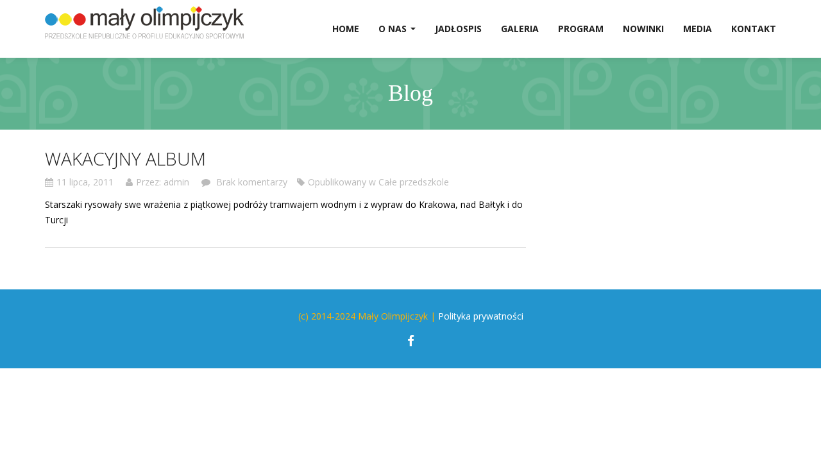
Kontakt (753, 28)
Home (345, 28)
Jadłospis (458, 28)
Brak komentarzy (250, 182)
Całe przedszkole (413, 182)
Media (697, 28)
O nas (393, 28)
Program (581, 28)
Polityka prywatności (480, 316)
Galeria (520, 28)
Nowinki (643, 28)
